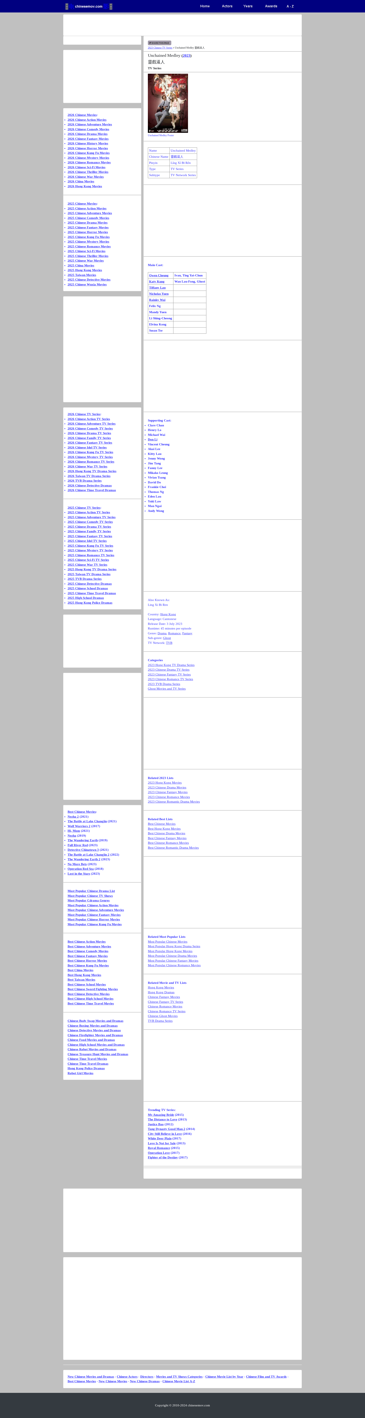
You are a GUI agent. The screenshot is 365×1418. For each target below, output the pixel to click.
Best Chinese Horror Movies (87, 960)
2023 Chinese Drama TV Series (168, 669)
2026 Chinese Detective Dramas (90, 485)
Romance (174, 633)
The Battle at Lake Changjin (87, 821)
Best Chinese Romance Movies (168, 842)
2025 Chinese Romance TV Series (91, 555)
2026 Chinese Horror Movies (88, 148)
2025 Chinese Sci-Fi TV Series (88, 559)
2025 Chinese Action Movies (87, 208)
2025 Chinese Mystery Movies (88, 241)
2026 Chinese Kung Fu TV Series (90, 452)
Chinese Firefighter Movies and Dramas (95, 1035)
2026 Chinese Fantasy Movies (88, 138)
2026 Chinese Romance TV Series (91, 461)
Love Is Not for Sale (162, 1143)
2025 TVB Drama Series (85, 579)
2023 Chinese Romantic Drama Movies (174, 801)
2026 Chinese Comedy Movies (88, 129)
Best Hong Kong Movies (164, 828)
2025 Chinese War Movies (86, 260)
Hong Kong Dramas (161, 992)
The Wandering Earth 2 (84, 859)
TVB (169, 642)
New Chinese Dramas (145, 1381)
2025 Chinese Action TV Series (89, 512)
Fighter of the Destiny (163, 1157)
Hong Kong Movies (161, 987)
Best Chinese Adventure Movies (89, 946)
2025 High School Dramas (86, 598)
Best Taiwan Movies (81, 979)
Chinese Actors (127, 1376)
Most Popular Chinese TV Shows (90, 895)
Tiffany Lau (157, 287)
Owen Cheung (159, 275)
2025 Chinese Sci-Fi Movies (86, 251)
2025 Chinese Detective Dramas (90, 583)
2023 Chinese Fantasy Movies (168, 792)
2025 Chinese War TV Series (87, 564)
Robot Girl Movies (80, 1073)
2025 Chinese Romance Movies (89, 246)
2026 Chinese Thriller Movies (88, 172)
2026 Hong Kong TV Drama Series (92, 471)
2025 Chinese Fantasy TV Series (90, 536)
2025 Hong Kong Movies (85, 270)
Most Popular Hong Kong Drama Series (174, 946)
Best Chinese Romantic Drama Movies (173, 847)
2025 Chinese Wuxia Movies (87, 284)
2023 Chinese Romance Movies (169, 797)
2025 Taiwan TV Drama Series (89, 574)
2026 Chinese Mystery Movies (88, 157)
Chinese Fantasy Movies (164, 997)
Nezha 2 (73, 816)
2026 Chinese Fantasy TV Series (90, 442)
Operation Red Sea (81, 868)
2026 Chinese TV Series (84, 414)
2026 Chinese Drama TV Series (89, 433)
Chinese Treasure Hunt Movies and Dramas (98, 1054)
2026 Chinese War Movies (86, 176)
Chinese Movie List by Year (224, 1376)
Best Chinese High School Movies (90, 998)
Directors (146, 1376)
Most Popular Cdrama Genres (89, 900)
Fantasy (187, 633)
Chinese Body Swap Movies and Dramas (95, 1020)
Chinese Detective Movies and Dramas (94, 1030)
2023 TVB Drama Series (164, 684)
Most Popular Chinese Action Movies (93, 905)
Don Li (152, 439)
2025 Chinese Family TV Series (89, 531)
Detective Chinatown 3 (83, 849)
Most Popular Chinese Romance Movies (174, 965)
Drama (162, 633)
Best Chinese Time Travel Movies (91, 1003)
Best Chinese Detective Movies (89, 994)
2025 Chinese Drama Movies (88, 222)
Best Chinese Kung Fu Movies (88, 965)
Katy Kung (157, 281)
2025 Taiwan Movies (82, 275)
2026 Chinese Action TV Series (89, 419)
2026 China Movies (81, 181)
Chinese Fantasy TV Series (165, 1001)
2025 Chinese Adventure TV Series (92, 517)
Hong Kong (168, 614)
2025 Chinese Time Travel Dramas (92, 593)
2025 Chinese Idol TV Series (87, 540)
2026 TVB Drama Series (85, 480)
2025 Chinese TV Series (84, 507)
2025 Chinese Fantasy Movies (88, 227)
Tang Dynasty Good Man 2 (166, 1129)
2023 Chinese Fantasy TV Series (169, 674)
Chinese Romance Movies (165, 1006)
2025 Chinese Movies (82, 203)
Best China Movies (80, 970)
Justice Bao (156, 1124)
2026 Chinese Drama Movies (88, 134)
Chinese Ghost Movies (163, 1016)
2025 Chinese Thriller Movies (88, 256)
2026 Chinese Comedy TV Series (90, 428)
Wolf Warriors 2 (79, 826)
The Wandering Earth (83, 840)
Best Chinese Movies (162, 823)
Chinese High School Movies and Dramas (96, 1044)
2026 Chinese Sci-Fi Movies (86, 167)
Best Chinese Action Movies (87, 941)
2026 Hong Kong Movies (85, 186)
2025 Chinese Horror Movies (88, 232)
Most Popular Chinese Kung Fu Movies (95, 924)
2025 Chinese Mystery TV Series (90, 550)
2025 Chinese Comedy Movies (88, 218)
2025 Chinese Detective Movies (89, 279)
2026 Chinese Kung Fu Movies (89, 153)
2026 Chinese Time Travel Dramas (92, 490)
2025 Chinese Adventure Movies (90, 213)
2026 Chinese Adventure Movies (90, 124)
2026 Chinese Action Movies (87, 119)
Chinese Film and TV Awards (266, 1376)
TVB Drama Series (160, 1020)
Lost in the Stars (79, 873)
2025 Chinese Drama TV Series (89, 526)
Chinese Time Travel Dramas (88, 1063)
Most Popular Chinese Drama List (91, 891)
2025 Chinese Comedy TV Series (90, 521)
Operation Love (159, 1152)
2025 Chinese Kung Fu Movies (89, 237)
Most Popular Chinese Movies (167, 941)
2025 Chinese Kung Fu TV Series (90, 545)
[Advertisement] (165, 25)
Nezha (72, 835)
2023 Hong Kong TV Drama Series (171, 665)
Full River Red (78, 845)
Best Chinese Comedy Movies (88, 951)
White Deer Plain (160, 1138)
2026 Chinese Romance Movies (89, 162)
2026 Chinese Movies (82, 115)
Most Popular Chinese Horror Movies (94, 919)
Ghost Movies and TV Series (167, 688)
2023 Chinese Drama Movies (167, 787)
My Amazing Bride (161, 1114)
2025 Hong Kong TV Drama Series (92, 569)
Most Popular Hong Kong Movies (170, 951)
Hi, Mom (74, 830)
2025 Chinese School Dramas (88, 588)
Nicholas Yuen (159, 293)
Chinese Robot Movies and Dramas (92, 1049)
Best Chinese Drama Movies (166, 833)
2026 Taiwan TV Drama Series (89, 476)
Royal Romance (159, 1148)
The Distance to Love (162, 1119)
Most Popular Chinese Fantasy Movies (173, 960)
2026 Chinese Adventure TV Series (92, 423)
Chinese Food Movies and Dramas (91, 1039)
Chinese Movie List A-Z (178, 1381)
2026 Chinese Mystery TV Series (90, 457)
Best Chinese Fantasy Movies (167, 838)
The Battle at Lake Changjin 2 (88, 854)
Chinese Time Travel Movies (87, 1058)
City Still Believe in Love (165, 1133)
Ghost (167, 638)
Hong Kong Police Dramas (86, 1068)
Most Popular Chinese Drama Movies (172, 955)
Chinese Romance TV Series (166, 1011)
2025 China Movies (81, 265)
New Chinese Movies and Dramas (91, 1376)
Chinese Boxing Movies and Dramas (93, 1025)
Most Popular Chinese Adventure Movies (96, 910)
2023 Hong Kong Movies (165, 782)
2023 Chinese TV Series (160, 47)
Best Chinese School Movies (87, 984)
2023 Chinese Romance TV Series (170, 679)
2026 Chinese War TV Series (87, 466)
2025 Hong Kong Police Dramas (90, 602)
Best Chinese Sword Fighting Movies (93, 989)
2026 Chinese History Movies (88, 143)
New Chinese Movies (113, 1381)
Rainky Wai (157, 300)
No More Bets (77, 864)
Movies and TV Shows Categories (179, 1376)
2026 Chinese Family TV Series (89, 438)
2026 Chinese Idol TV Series (87, 447)
